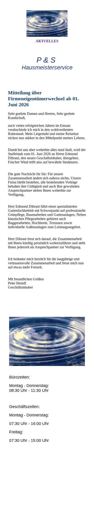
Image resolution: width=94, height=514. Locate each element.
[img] (47, 23)
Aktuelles (47, 41)
